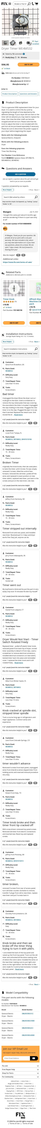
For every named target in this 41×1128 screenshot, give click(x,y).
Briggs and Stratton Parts (15, 1083)
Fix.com (5, 1066)
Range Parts (29, 1101)
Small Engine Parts (26, 1106)
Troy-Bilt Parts (19, 1093)
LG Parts (31, 1088)
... (18, 415)
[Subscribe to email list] (34, 1058)
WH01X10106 (27, 439)
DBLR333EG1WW (28, 1021)
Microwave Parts (14, 1103)
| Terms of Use (14, 1123)
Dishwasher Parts (29, 1096)
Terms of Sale (27, 1123)
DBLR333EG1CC (27, 1013)
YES (18, 255)
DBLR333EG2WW (28, 1035)
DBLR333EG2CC (27, 1028)
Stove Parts (10, 1101)
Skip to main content (20, 16)
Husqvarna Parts (29, 1086)
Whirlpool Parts (30, 1093)
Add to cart (28, 64)
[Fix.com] (4, 3)
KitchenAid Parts (21, 1088)
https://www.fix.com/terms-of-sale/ (17, 262)
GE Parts (19, 1086)
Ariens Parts (25, 1081)
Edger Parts (23, 1108)
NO (23, 255)
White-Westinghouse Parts (13, 1096)
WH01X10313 (18, 861)
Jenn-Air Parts (10, 1088)
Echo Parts (28, 1083)
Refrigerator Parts (20, 1098)
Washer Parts (9, 1098)
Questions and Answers (28, 94)
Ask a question (20, 174)
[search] (29, 3)
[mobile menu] (10, 3)
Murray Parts (29, 1091)
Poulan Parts (9, 1093)
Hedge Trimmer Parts (11, 1108)
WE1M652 (17, 439)
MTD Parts (20, 1091)
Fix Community (7, 1077)
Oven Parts (19, 1101)
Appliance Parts (26, 1103)
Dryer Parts (31, 1098)
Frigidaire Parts (9, 1086)
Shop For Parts (7, 1073)
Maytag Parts (11, 1091)
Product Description (9, 94)
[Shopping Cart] (36, 3)
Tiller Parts (32, 1108)
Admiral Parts (15, 1081)
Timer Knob (8, 299)
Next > (37, 342)
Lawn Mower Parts (13, 1106)
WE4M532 (9, 371)
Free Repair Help (8, 1069)
